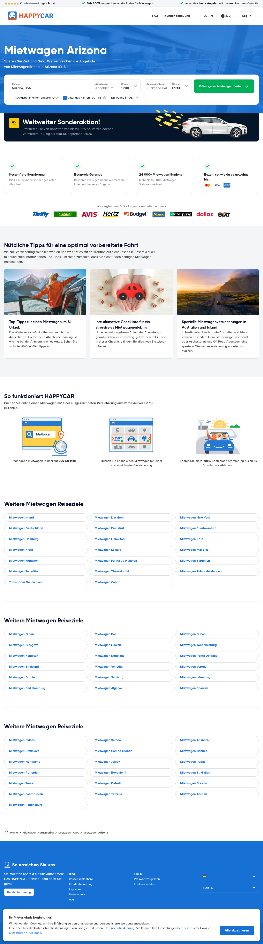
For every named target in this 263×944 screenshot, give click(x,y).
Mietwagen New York (195, 517)
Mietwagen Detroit (108, 783)
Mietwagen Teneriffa (23, 571)
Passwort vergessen (147, 879)
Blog (72, 874)
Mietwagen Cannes (193, 751)
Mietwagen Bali (106, 634)
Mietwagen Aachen (193, 794)
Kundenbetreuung (177, 16)
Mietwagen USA (68, 832)
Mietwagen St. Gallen (195, 772)
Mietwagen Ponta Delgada (198, 655)
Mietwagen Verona (193, 666)
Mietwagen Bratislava (24, 751)
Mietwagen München (24, 560)
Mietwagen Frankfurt (109, 528)
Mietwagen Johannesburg (198, 645)
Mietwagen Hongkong (24, 761)
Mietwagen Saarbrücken (26, 794)
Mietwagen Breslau (193, 783)
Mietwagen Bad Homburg (27, 688)
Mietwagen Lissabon (109, 517)
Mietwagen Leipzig (108, 549)
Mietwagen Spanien (194, 688)
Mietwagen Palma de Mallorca (116, 560)
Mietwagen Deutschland (26, 528)
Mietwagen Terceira (108, 794)
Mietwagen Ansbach (194, 740)
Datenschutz (77, 894)
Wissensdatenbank (81, 879)
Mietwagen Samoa (108, 740)
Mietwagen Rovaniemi (110, 772)
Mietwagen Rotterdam (24, 772)
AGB (72, 899)
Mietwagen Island (21, 517)
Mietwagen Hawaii (108, 645)
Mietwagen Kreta (21, 549)
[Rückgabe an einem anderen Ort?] (11, 98)
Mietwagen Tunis (21, 783)
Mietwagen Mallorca (194, 549)
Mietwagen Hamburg (24, 539)
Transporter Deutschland (26, 582)
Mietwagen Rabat (192, 761)
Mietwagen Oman (21, 634)
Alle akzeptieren (237, 930)
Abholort (16, 84)
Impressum (76, 889)
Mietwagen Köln (191, 539)
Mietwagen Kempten (23, 655)
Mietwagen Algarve (108, 688)
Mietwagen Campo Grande (113, 751)
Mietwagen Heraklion (110, 539)
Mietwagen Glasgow (23, 645)
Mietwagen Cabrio (107, 582)
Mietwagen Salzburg (109, 677)
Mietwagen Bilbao (193, 634)
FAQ (155, 16)
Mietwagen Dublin (22, 677)
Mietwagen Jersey (107, 761)
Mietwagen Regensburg (26, 805)
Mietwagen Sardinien (195, 560)
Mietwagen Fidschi (22, 740)
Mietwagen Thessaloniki (112, 571)
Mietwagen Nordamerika (38, 832)
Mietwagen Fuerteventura (198, 528)
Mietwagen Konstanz (109, 655)
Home (14, 832)
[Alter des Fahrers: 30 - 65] (65, 98)
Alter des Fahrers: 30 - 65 (84, 97)
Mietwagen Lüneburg (195, 677)
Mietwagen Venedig (109, 666)
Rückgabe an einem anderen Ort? (36, 97)
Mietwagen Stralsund (24, 666)
